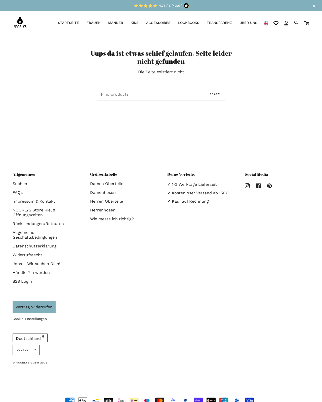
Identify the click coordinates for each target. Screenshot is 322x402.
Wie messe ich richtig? (112, 218)
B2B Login (22, 281)
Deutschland (29, 338)
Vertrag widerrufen (34, 307)
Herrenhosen (102, 210)
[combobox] (266, 22)
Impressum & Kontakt (34, 201)
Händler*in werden (31, 272)
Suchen (20, 183)
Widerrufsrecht (27, 254)
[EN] (266, 22)
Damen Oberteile (106, 183)
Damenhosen (103, 192)
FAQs (18, 192)
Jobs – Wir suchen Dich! (36, 263)
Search (216, 94)
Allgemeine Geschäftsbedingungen (35, 235)
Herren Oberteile (106, 201)
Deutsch (24, 349)
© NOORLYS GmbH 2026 (30, 362)
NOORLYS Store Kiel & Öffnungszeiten (34, 212)
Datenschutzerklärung (35, 246)
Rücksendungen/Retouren (38, 223)
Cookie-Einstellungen (30, 318)
